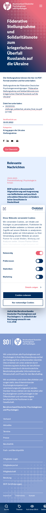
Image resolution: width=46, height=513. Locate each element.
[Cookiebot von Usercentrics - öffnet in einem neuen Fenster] (32, 209)
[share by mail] (12, 141)
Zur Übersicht (11, 149)
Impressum (7, 496)
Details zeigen (31, 287)
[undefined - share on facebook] (3, 141)
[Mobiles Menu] (41, 6)
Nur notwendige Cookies (23, 303)
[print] (17, 141)
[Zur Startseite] (18, 6)
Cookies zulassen (23, 295)
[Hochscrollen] (41, 494)
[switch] (39, 261)
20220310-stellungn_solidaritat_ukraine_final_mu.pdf (23, 107)
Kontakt (32, 496)
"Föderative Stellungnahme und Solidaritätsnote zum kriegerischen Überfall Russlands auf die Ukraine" (21, 92)
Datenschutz (20, 496)
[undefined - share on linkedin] (8, 141)
